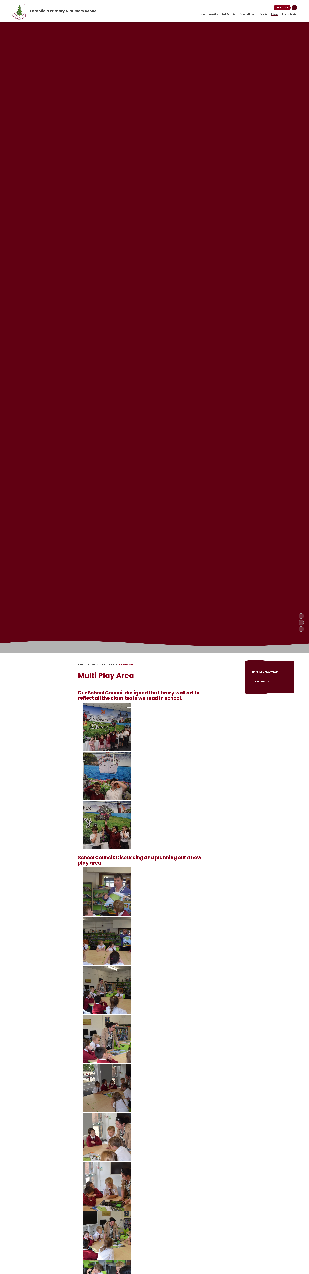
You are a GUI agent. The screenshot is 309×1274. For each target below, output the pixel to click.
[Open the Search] (294, 7)
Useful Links (282, 8)
